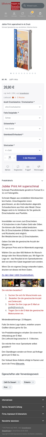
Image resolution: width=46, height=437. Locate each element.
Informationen (7, 400)
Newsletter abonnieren (10, 421)
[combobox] (32, 5)
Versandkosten (24, 93)
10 (35, 73)
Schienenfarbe (9, 123)
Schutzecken (8, 145)
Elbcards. (20, 364)
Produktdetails (7, 180)
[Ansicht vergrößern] (23, 50)
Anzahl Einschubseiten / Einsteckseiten (19, 102)
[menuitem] (12, 382)
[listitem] (23, 50)
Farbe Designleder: (10, 113)
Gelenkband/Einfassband (13, 134)
